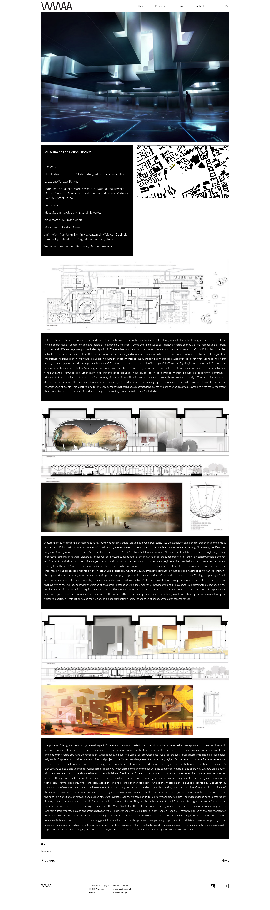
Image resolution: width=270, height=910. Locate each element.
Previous (48, 861)
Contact (199, 6)
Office (140, 6)
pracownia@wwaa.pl (122, 889)
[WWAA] (56, 6)
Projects (160, 6)
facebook (46, 851)
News (180, 6)
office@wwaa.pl (120, 892)
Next (225, 861)
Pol (227, 6)
